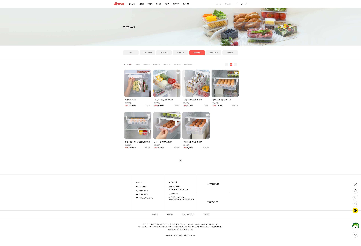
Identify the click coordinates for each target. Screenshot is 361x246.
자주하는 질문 (213, 183)
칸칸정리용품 (213, 52)
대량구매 (176, 4)
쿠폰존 (167, 4)
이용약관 (170, 214)
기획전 (150, 4)
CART (241, 4)
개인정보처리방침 (188, 214)
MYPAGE (246, 4)
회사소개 (155, 214)
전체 (130, 52)
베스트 (141, 4)
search (237, 4)
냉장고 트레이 (147, 52)
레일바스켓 (197, 52)
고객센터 (186, 4)
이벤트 (158, 4)
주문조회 (228, 4)
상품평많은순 (188, 64)
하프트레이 (163, 52)
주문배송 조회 (213, 201)
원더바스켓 (180, 52)
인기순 (137, 64)
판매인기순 (156, 64)
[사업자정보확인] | (218, 227)
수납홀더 (230, 52)
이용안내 (206, 214)
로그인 (218, 4)
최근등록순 (146, 64)
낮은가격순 (166, 64)
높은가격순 (177, 64)
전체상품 (132, 4)
